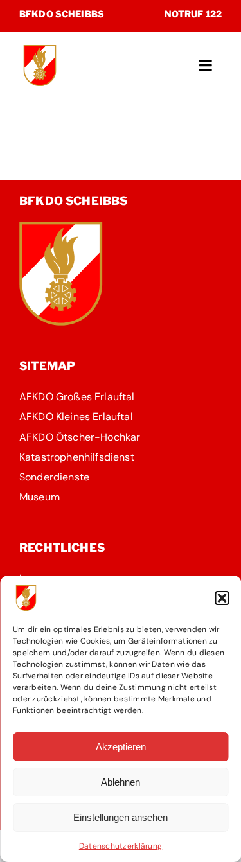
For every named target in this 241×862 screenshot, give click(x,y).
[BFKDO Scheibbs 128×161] (61, 227)
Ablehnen (120, 782)
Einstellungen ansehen (120, 817)
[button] (221, 598)
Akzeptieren (121, 746)
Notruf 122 (193, 13)
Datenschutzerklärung (120, 846)
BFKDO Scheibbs (61, 13)
